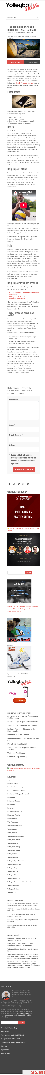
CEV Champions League (16, 790)
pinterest (23, 484)
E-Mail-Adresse (16, 435)
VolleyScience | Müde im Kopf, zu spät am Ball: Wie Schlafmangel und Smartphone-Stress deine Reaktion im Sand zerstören (22, 956)
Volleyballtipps (12, 875)
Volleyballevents (13, 850)
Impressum (5, 1050)
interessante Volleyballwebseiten (13, 1042)
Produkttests (12, 818)
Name (12, 425)
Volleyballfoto (12, 857)
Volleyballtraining (13, 878)
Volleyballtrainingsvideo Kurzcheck (20, 882)
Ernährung (11, 797)
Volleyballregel (12, 868)
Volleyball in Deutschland (10, 1039)
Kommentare (32, 62)
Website (12, 445)
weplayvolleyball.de (17, 298)
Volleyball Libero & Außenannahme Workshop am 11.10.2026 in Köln (20, 944)
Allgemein (29, 33)
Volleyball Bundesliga (15, 836)
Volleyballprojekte (14, 864)
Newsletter (5, 1031)
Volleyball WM (12, 843)
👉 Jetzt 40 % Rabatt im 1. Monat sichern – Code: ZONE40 (23, 529)
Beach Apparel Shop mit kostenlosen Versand (24, 294)
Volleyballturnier (13, 885)
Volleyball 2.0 (12, 832)
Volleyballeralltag (13, 847)
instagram (19, 484)
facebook (9, 484)
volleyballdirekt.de (16, 297)
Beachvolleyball (13, 783)
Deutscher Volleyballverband (18, 794)
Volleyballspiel (12, 871)
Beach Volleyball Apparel (24, 83)
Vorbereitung (12, 892)
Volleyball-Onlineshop (9, 1028)
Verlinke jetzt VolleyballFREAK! (12, 1035)
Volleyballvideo (13, 889)
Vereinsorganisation (14, 825)
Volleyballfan (12, 854)
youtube (14, 484)
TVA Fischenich (13, 822)
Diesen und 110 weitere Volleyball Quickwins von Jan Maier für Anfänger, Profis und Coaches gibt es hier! (22, 609)
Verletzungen (12, 829)
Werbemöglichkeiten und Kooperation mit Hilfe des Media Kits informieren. (16, 1015)
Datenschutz (5, 1053)
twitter (28, 484)
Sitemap (4, 1046)
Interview (10, 808)
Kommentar (13, 399)
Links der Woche (13, 815)
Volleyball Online (13, 840)
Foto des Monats (13, 801)
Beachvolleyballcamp (15, 787)
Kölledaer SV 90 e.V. (14, 811)
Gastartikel (11, 804)
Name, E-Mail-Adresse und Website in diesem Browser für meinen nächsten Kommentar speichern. (23, 459)
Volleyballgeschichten (15, 861)
